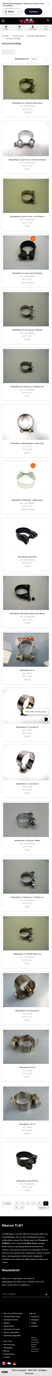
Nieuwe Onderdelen (37, 36)
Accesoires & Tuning (12, 1329)
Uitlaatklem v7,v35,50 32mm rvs (27, 954)
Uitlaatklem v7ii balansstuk (27, 1011)
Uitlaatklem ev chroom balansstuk (27, 103)
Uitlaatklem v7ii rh (27, 1124)
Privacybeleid (35, 1342)
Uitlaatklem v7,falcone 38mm (27, 840)
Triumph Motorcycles (12, 1317)
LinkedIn (34, 1326)
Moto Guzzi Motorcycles (13, 1313)
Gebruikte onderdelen (12, 1335)
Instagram (35, 1320)
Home (6, 36)
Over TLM (8, 1341)
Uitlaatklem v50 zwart (27, 557)
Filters (9, 52)
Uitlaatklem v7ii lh (27, 1067)
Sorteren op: (22, 59)
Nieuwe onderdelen (11, 1332)
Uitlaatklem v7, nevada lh (27, 727)
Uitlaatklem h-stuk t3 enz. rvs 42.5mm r (27, 216)
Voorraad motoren (11, 1320)
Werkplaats (8, 1348)
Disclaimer (34, 1344)
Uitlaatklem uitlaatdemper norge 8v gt (27, 443)
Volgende (43, 1208)
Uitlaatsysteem (13, 39)
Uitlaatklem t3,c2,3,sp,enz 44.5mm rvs (27, 387)
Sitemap (33, 1346)
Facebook (35, 1317)
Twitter (33, 1323)
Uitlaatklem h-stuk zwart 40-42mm (27, 273)
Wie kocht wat (9, 1345)
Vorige (7, 1203)
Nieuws (6, 1351)
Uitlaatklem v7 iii (27, 670)
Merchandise (9, 1326)
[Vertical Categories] (3, 21)
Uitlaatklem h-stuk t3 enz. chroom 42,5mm (27, 160)
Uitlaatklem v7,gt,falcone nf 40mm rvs (27, 897)
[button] (46, 719)
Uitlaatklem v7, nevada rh (27, 784)
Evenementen (9, 1354)
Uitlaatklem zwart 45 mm (27, 1181)
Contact (7, 1357)
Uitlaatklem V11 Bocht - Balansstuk (27, 500)
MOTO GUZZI (18, 36)
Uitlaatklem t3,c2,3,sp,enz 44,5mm (27, 330)
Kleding (6, 1323)
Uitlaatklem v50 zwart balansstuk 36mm (27, 613)
